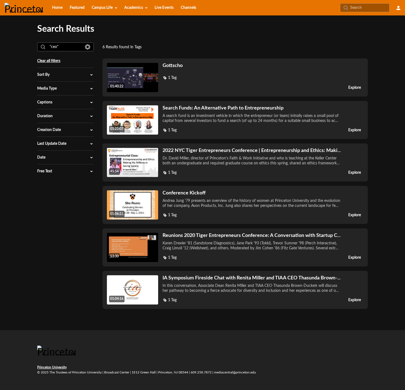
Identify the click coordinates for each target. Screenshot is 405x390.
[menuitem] (57, 7)
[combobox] (65, 47)
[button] (170, 77)
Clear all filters (48, 61)
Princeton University (52, 367)
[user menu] (398, 7)
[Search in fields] (87, 46)
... (252, 150)
